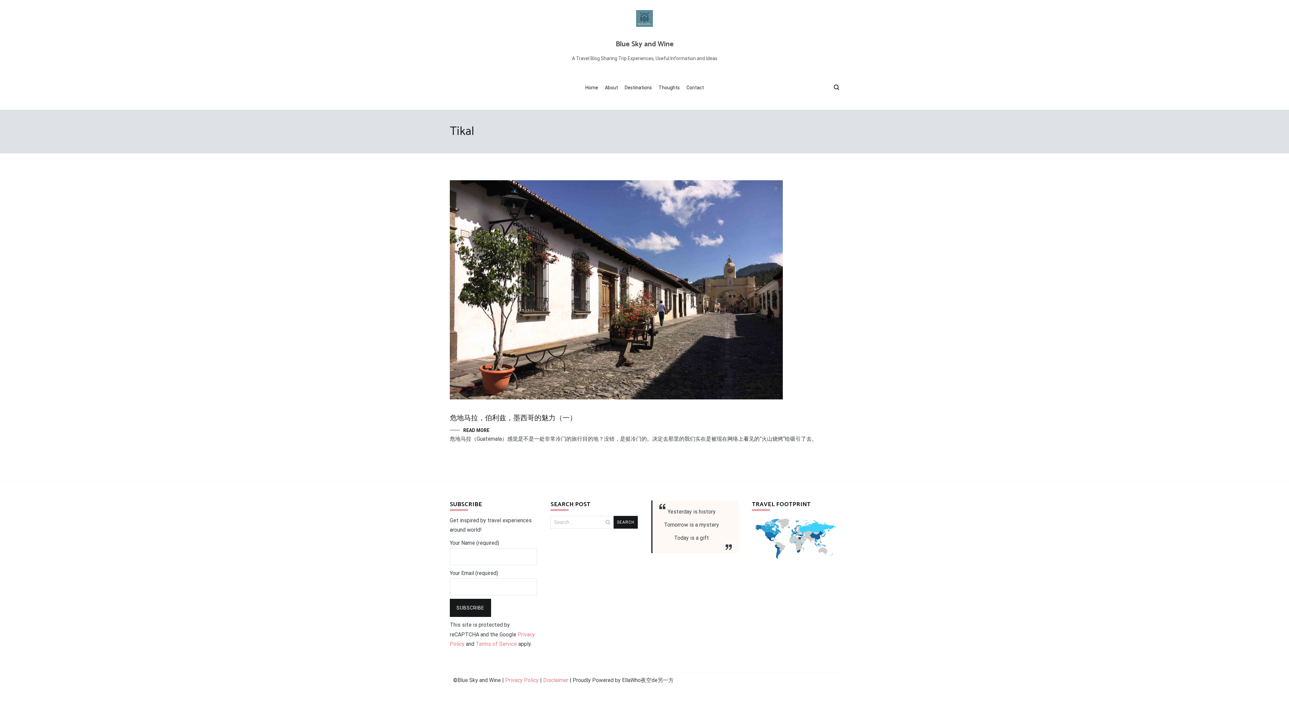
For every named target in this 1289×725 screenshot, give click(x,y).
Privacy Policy (522, 680)
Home (591, 87)
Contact (695, 87)
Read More (476, 430)
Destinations (638, 87)
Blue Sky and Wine (645, 44)
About (611, 87)
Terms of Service (496, 644)
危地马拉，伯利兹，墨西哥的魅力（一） (513, 418)
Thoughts (669, 87)
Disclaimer (555, 680)
